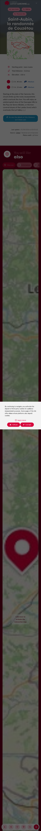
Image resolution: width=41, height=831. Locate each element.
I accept (28, 424)
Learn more (22, 420)
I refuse (15, 424)
